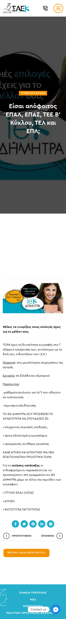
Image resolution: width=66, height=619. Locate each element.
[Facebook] (15, 524)
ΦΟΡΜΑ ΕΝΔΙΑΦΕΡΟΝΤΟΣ (26, 553)
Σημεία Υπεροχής (33, 592)
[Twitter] (24, 524)
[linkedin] (41, 524)
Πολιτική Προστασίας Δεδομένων (33, 613)
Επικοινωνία (33, 606)
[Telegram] (50, 524)
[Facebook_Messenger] (56, 609)
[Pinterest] (33, 524)
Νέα (33, 599)
